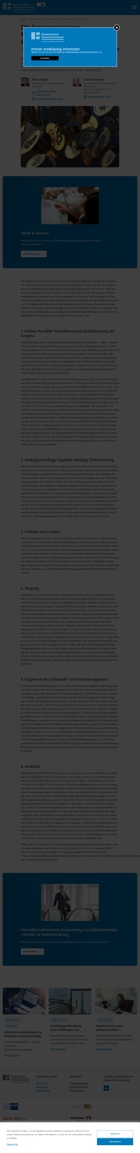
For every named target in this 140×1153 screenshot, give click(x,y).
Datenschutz (12, 1144)
